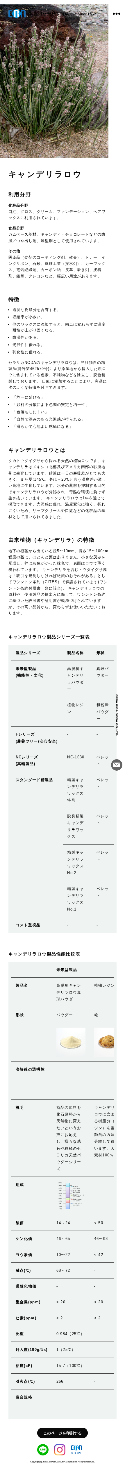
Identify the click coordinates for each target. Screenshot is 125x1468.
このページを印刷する (62, 1433)
